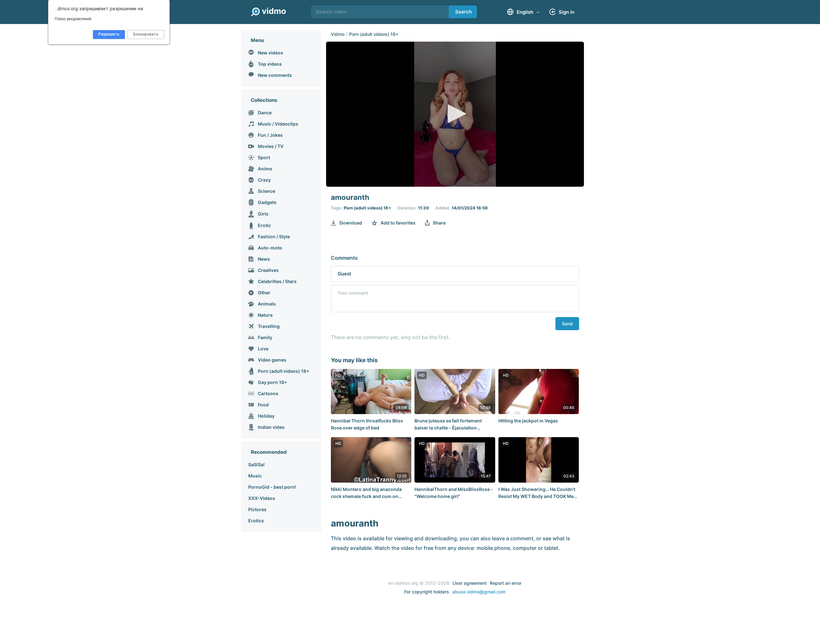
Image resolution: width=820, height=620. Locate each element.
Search (463, 12)
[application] (455, 114)
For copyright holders (426, 591)
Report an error (505, 583)
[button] (455, 114)
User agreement (470, 583)
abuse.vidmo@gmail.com (478, 591)
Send (567, 323)
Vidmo (337, 34)
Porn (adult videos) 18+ (373, 34)
